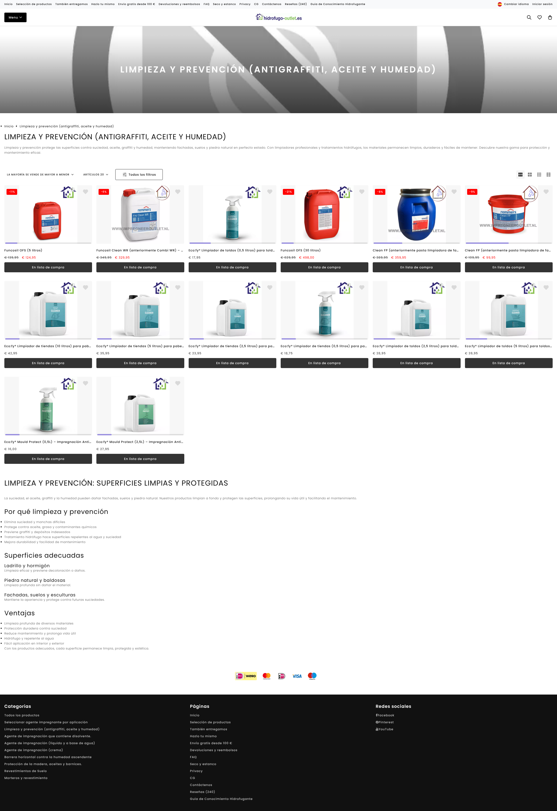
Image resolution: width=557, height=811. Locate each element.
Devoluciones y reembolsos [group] (179, 4)
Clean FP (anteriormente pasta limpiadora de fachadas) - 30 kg (416, 250)
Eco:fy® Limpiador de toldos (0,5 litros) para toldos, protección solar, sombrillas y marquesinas (232, 250)
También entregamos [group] (71, 4)
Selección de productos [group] (34, 4)
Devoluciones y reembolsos (213, 750)
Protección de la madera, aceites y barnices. (43, 764)
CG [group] (256, 4)
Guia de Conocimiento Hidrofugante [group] (337, 4)
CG (192, 778)
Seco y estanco (203, 764)
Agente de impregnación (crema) (33, 750)
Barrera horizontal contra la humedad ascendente (48, 757)
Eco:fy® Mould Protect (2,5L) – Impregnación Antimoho (140, 442)
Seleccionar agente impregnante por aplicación (46, 722)
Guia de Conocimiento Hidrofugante (221, 799)
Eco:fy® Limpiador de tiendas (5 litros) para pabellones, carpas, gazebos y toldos (140, 346)
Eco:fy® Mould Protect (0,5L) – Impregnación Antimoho (48, 442)
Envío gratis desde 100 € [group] (136, 4)
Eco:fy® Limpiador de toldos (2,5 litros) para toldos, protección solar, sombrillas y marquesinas (416, 346)
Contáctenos (201, 785)
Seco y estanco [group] (224, 4)
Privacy (196, 771)
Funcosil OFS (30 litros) (301, 250)
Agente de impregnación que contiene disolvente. (47, 736)
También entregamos (208, 729)
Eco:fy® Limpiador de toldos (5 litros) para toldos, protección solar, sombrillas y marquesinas (509, 346)
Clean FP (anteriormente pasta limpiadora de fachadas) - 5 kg (509, 250)
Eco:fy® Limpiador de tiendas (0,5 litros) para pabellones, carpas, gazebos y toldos (324, 346)
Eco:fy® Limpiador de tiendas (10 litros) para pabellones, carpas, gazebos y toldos (48, 346)
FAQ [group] (207, 4)
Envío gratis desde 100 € (211, 743)
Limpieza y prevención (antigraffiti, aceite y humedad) (52, 729)
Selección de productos (210, 722)
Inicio (9, 126)
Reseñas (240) (202, 792)
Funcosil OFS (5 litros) (23, 250)
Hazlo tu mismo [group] (103, 4)
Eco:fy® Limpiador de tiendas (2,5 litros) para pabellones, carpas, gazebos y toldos (232, 346)
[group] (48, 214)
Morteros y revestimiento (26, 778)
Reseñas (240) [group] (296, 4)
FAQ (193, 757)
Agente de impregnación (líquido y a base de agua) (49, 743)
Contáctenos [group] (271, 4)
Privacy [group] (245, 4)
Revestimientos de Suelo (25, 771)
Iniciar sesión (542, 4)
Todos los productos (22, 715)
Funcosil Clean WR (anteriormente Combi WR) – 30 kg (140, 250)
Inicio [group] (8, 4)
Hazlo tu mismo (203, 736)
